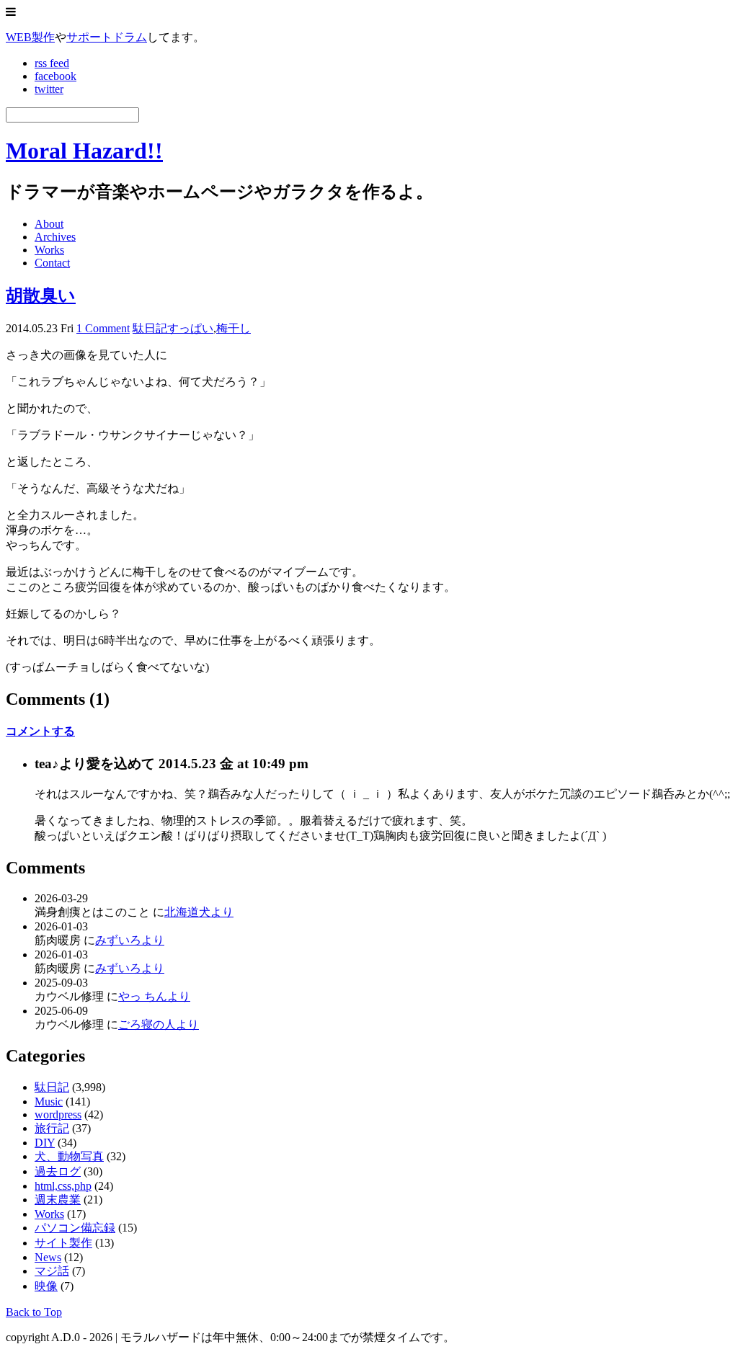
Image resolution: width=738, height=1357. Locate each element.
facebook (55, 76)
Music (49, 1101)
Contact (52, 263)
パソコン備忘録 (75, 1228)
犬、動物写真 (69, 1156)
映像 (46, 1286)
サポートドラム (106, 37)
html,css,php (63, 1186)
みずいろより (129, 940)
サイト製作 (63, 1243)
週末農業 (58, 1199)
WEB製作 (30, 37)
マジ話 (52, 1271)
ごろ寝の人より (158, 1024)
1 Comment (103, 328)
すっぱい (190, 328)
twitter (49, 89)
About (49, 224)
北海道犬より (199, 912)
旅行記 (52, 1128)
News (48, 1257)
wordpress (58, 1114)
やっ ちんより (154, 996)
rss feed (52, 63)
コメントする (40, 731)
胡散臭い (41, 295)
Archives (55, 237)
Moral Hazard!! (84, 151)
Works (49, 250)
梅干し (233, 328)
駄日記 (150, 328)
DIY (45, 1142)
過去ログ (58, 1171)
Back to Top (34, 1312)
